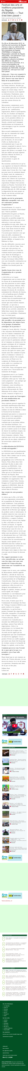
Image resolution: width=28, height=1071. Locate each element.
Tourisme (6, 1010)
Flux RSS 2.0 (6, 1026)
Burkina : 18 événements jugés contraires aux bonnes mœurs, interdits (17, 769)
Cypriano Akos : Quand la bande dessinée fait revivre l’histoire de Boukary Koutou (18, 760)
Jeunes (5, 1015)
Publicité (5, 1021)
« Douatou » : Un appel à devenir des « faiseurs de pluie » (18, 813)
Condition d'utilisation (8, 1028)
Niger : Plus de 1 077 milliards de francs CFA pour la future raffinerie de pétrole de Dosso (16, 971)
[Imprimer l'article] (21, 20)
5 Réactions (14, 789)
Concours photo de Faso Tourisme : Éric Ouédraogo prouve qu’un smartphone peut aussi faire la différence (18, 849)
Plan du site (6, 1025)
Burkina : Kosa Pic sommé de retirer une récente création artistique (17, 786)
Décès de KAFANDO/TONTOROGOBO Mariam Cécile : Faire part (15, 949)
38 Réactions (15, 771)
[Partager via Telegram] (19, 20)
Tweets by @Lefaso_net (7, 900)
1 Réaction (14, 824)
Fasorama (6, 1009)
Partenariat (6, 1023)
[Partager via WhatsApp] (17, 20)
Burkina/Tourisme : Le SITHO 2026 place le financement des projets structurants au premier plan (17, 779)
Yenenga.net (6, 1014)
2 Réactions (14, 806)
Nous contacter (6, 1048)
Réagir (13, 755)
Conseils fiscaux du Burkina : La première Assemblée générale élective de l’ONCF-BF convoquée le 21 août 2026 (16, 943)
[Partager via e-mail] (8, 20)
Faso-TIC (5, 1012)
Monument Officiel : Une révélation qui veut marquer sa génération (17, 830)
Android (4, 1053)
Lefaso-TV (6, 1007)
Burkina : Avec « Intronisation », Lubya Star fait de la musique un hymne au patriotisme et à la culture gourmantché (18, 796)
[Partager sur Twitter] (13, 20)
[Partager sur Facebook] (10, 20)
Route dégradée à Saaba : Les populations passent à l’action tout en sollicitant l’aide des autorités (15, 954)
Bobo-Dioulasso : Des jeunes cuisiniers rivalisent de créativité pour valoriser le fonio (18, 821)
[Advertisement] (14, 692)
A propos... (6, 1020)
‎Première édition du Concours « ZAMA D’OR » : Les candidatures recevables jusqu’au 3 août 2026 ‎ (18, 840)
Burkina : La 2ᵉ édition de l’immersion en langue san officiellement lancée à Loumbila (18, 804)
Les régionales (7, 1006)
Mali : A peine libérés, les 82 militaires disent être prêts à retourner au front (15, 976)
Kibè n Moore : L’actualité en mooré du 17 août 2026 (16, 938)
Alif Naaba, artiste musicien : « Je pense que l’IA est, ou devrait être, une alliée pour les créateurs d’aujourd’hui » (18, 752)
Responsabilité (7, 1029)
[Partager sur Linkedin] (15, 20)
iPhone (7, 1053)
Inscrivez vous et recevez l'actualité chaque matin (12, 1034)
